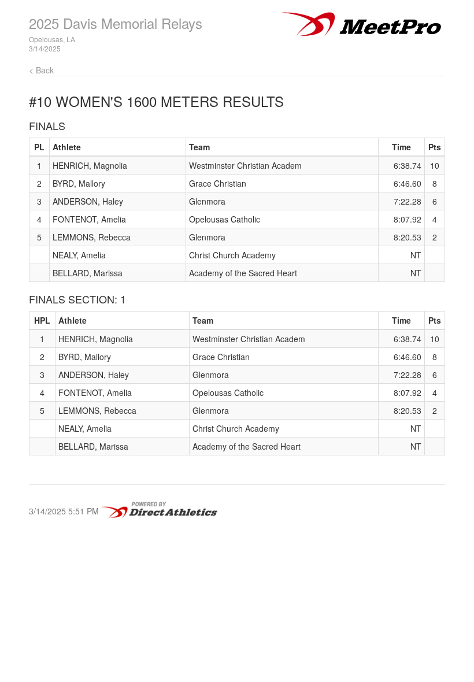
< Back (41, 70)
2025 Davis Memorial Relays (115, 23)
